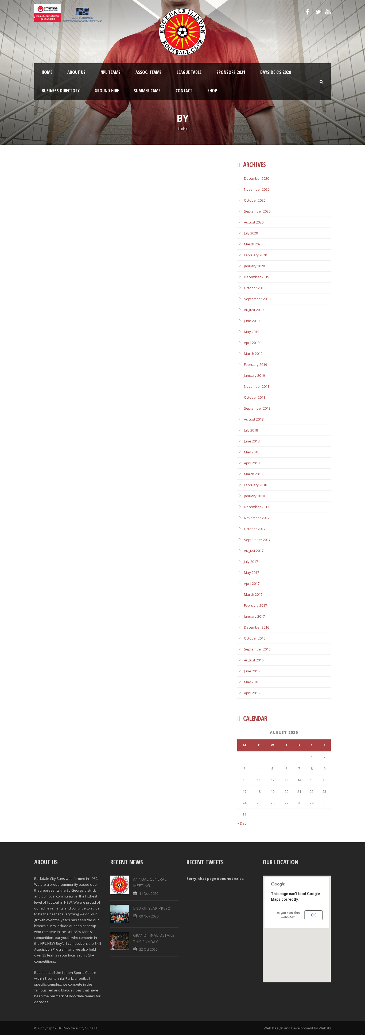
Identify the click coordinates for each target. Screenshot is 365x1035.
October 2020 (254, 200)
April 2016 (251, 693)
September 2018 (257, 408)
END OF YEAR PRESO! (152, 908)
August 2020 (253, 222)
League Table (189, 72)
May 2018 (251, 452)
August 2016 (253, 660)
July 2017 (251, 561)
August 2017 (253, 550)
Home (47, 72)
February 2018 (255, 485)
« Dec (241, 823)
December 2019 (256, 277)
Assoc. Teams (148, 72)
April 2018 (251, 463)
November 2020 (256, 189)
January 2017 (254, 616)
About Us (76, 72)
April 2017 (251, 583)
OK (313, 915)
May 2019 (251, 331)
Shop (212, 91)
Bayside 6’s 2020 (275, 72)
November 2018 (256, 386)
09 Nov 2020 (148, 916)
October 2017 (254, 528)
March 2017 (253, 594)
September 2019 (257, 298)
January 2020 (254, 266)
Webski (325, 1028)
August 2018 (253, 419)
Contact (184, 91)
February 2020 (255, 255)
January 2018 (254, 495)
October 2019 (254, 287)
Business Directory (61, 91)
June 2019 (251, 320)
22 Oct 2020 (148, 949)
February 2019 (255, 364)
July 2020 (251, 233)
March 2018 (253, 474)
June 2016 (251, 671)
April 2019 (251, 342)
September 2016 (257, 649)
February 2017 (255, 605)
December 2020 (256, 178)
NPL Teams (110, 72)
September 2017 (257, 539)
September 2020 (257, 211)
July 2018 (251, 430)
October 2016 (254, 638)
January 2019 (254, 375)
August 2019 (253, 309)
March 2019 (253, 353)
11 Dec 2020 (148, 893)
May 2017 (251, 572)
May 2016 (251, 682)
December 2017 (256, 506)
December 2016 (256, 627)
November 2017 (256, 517)
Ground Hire (107, 91)
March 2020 (253, 244)
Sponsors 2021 (230, 72)
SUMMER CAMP (147, 91)
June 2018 (251, 441)
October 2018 (254, 397)
